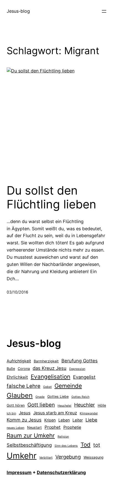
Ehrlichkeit (17, 377)
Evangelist (84, 377)
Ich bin (11, 413)
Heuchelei (64, 405)
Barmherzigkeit (46, 361)
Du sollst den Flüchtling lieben (51, 197)
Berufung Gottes (79, 360)
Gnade (40, 397)
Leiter (77, 420)
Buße (11, 369)
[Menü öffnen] (104, 11)
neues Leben (15, 428)
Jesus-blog (18, 11)
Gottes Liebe (58, 396)
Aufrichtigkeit (19, 361)
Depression (77, 369)
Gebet (47, 387)
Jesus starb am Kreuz (55, 412)
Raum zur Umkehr (31, 435)
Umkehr (22, 456)
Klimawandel (89, 413)
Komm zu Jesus (24, 420)
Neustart (34, 427)
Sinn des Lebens (66, 446)
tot (96, 445)
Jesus (24, 412)
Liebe (91, 420)
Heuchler (84, 405)
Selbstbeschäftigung (29, 445)
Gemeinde (68, 385)
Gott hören (16, 405)
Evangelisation (50, 376)
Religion (63, 436)
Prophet (53, 427)
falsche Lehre (23, 386)
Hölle (102, 405)
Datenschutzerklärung (61, 472)
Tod (85, 444)
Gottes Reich (80, 397)
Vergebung (68, 457)
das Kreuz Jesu (49, 368)
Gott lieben (41, 405)
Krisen (50, 420)
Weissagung (93, 457)
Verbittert (46, 457)
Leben (64, 420)
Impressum (19, 472)
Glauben (20, 395)
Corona (24, 369)
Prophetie (72, 427)
